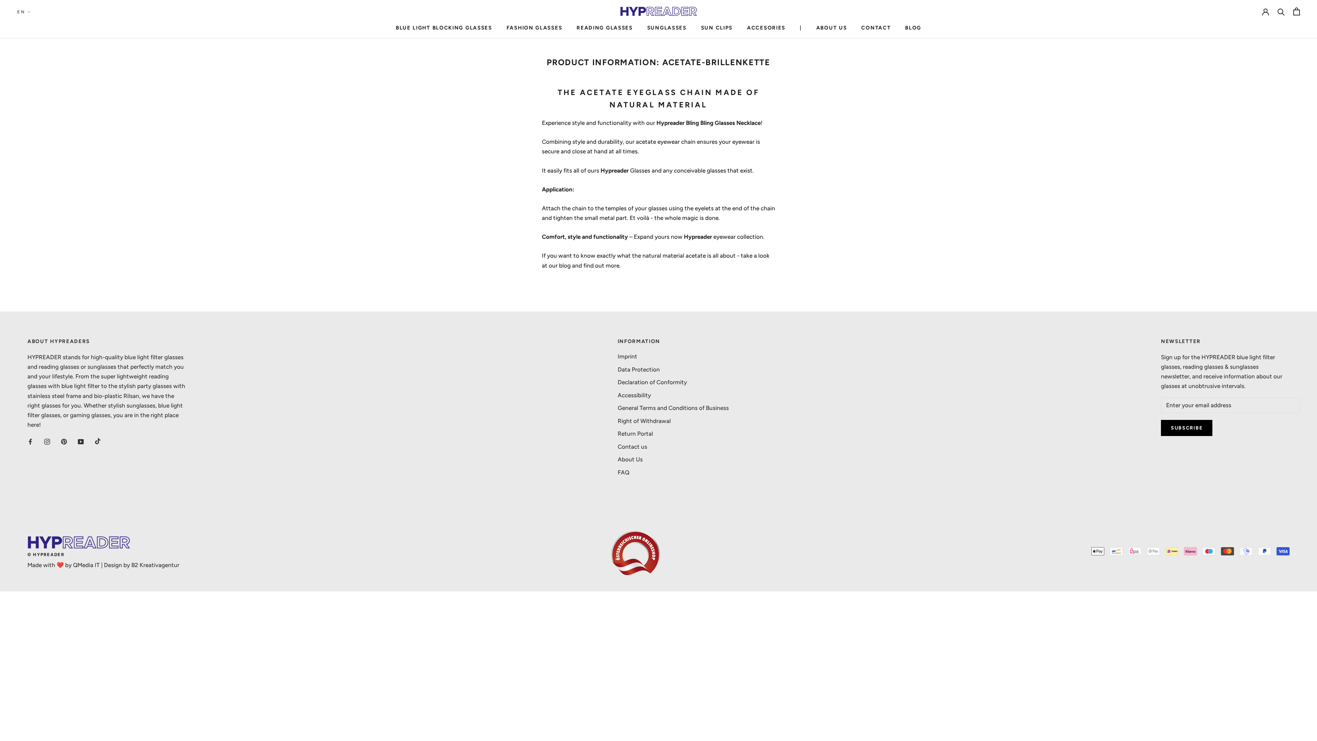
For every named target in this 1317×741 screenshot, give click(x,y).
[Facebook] (30, 441)
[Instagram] (47, 441)
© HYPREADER (45, 554)
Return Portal (635, 433)
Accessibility (634, 395)
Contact (876, 28)
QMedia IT (86, 565)
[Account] (1265, 11)
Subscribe (1186, 428)
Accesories (766, 28)
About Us (831, 28)
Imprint (627, 356)
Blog (913, 28)
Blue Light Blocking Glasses (444, 28)
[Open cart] (1296, 11)
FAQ (623, 472)
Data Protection (639, 369)
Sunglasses (667, 28)
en (21, 11)
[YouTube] (81, 441)
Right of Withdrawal (644, 420)
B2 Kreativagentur (155, 565)
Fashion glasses (534, 28)
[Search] (1281, 11)
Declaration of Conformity (652, 382)
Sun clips (717, 28)
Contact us (632, 446)
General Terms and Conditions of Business (673, 407)
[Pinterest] (64, 441)
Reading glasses (605, 28)
